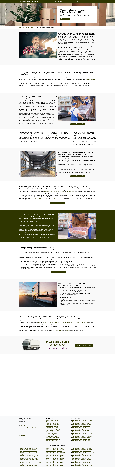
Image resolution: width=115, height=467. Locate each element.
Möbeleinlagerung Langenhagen (53, 429)
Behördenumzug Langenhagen (53, 439)
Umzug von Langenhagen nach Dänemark (82, 436)
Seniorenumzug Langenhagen (53, 430)
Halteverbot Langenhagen (52, 426)
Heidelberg (79, 322)
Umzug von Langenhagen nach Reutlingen (82, 465)
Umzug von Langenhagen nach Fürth (80, 454)
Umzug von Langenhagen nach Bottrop (81, 462)
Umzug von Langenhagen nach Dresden (29, 456)
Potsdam (68, 330)
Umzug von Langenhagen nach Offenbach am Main (84, 452)
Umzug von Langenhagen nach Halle (54, 454)
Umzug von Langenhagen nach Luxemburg (82, 420)
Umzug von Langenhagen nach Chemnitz (55, 452)
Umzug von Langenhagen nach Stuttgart (29, 459)
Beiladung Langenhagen (51, 440)
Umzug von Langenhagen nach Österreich (82, 434)
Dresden (74, 322)
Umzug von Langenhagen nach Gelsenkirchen (56, 448)
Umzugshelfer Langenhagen (52, 437)
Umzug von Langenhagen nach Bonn (28, 449)
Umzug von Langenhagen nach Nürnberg (29, 465)
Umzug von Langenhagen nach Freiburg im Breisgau (58, 456)
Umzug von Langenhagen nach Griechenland (82, 429)
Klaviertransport (72, 188)
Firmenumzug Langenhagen (52, 424)
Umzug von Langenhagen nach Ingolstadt (81, 451)
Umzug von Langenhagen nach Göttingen (81, 464)
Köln (64, 322)
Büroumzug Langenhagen (52, 421)
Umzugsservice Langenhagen (52, 420)
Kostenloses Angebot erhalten (77, 123)
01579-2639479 (24, 425)
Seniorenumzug (70, 191)
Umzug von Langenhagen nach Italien (81, 430)
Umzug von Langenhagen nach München (29, 464)
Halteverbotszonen (49, 122)
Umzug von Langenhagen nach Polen (80, 423)
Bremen (70, 322)
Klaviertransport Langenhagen (53, 427)
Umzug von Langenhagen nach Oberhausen (56, 464)
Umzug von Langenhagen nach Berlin (28, 448)
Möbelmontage (83, 188)
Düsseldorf (58, 330)
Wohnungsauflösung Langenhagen (54, 431)
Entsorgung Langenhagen (52, 433)
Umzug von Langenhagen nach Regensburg (82, 448)
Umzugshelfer (55, 135)
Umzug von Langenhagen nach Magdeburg (56, 455)
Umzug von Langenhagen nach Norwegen (82, 421)
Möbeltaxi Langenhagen (51, 436)
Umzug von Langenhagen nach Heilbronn (81, 456)
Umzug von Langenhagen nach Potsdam (29, 458)
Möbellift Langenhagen (51, 442)
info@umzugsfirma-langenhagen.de (30, 427)
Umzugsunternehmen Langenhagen (29, 1)
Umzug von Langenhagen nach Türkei (81, 426)
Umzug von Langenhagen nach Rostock (55, 465)
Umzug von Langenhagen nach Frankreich (82, 433)
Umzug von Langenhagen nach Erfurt (54, 462)
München (50, 322)
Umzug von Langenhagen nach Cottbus (29, 455)
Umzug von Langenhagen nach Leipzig (28, 452)
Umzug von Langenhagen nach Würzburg (81, 455)
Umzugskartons (61, 191)
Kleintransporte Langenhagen (53, 434)
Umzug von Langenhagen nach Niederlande (82, 431)
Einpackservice (53, 191)
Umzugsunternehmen (90, 79)
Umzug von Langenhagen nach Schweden (81, 424)
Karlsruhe (55, 322)
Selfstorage (47, 191)
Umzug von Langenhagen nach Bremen (29, 454)
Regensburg (85, 322)
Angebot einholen (65, 19)
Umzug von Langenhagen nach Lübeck (55, 461)
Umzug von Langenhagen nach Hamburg (29, 461)
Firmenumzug (38, 198)
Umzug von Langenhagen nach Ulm (80, 458)
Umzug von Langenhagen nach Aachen (55, 449)
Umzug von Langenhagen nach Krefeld (55, 458)
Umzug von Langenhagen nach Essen (28, 451)
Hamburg (45, 322)
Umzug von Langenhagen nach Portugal (81, 437)
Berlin (39, 322)
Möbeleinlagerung (55, 198)
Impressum (21, 433)
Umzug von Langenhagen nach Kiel (54, 451)
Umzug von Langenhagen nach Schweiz (81, 440)
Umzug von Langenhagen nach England (81, 427)
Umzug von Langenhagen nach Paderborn (82, 449)
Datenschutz (22, 435)
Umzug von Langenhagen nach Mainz (54, 459)
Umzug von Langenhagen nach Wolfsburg (82, 461)
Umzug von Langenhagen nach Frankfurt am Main (31, 462)
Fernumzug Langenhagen (52, 423)
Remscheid (21, 324)
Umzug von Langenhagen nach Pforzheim (81, 459)
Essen (66, 322)
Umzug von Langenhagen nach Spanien (81, 439)
